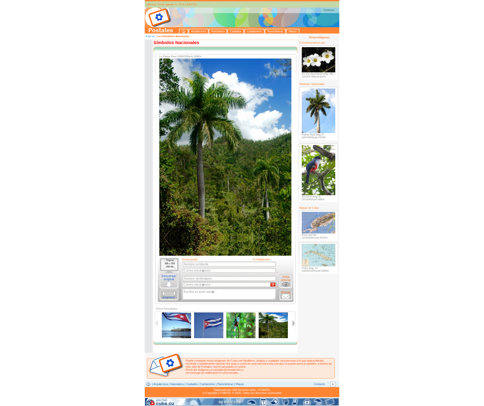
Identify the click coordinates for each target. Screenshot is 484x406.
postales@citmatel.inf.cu (228, 369)
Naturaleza (177, 384)
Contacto (329, 10)
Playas (240, 384)
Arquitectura (160, 384)
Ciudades (192, 384)
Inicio (160, 36)
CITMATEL (263, 389)
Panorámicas (225, 384)
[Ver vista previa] (285, 281)
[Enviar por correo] (285, 295)
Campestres (207, 384)
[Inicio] (184, 31)
